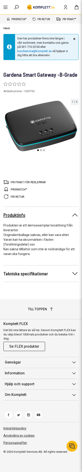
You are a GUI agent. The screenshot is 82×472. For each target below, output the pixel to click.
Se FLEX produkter (24, 346)
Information (15, 373)
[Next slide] (74, 127)
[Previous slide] (7, 127)
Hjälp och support (19, 384)
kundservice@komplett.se (34, 51)
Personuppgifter (15, 443)
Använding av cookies (19, 435)
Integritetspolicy (14, 428)
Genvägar (13, 362)
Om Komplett (15, 395)
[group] (41, 126)
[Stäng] (73, 38)
